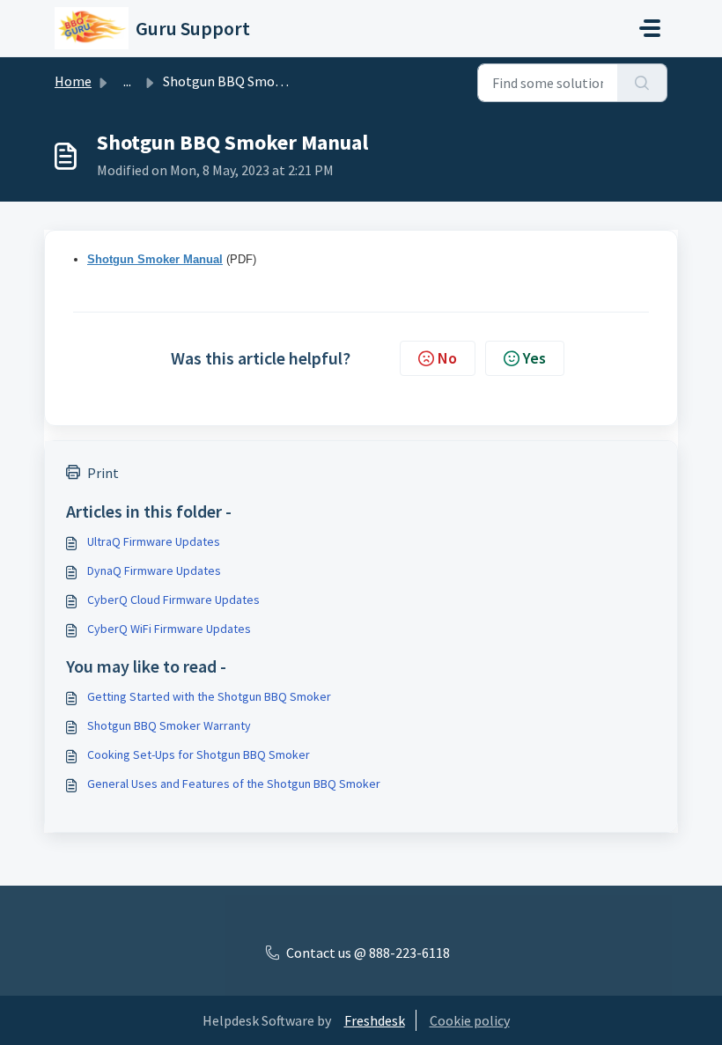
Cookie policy (470, 1020)
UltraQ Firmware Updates (153, 541)
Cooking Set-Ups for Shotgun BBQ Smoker (198, 754)
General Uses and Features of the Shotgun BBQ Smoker (233, 783)
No (447, 358)
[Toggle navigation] (649, 28)
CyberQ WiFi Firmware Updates (169, 629)
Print (103, 473)
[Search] (642, 82)
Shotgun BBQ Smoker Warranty (169, 725)
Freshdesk (374, 1020)
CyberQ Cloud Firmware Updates (173, 599)
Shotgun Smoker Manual (155, 259)
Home (73, 81)
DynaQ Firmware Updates (154, 570)
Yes (534, 358)
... (127, 81)
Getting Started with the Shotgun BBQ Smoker (209, 696)
